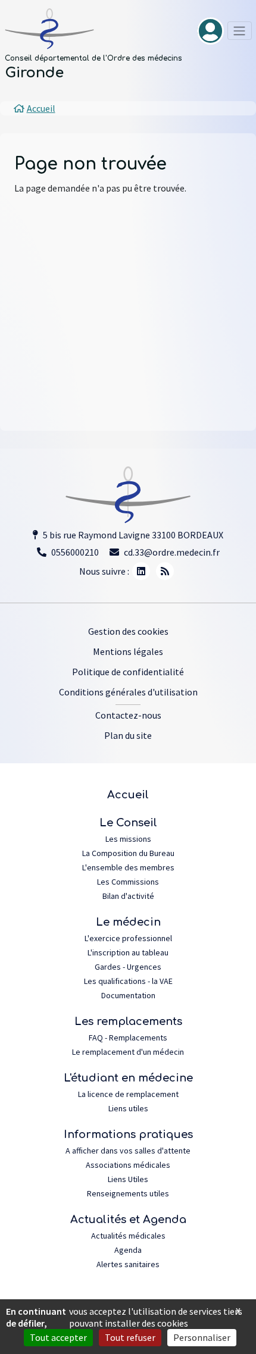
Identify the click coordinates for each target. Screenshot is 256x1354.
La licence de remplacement (128, 1094)
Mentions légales (128, 651)
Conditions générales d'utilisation (128, 692)
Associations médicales (128, 1164)
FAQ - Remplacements (128, 1037)
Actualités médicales (128, 1235)
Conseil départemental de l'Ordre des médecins (93, 58)
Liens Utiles (128, 1179)
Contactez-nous (128, 715)
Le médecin (128, 922)
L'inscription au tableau (128, 952)
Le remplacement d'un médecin (128, 1051)
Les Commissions (128, 881)
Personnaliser (201, 1337)
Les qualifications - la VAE (128, 981)
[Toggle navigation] (239, 30)
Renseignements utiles (128, 1193)
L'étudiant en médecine (128, 1078)
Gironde (34, 73)
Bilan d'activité (128, 896)
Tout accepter (58, 1337)
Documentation (128, 995)
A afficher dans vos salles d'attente (128, 1150)
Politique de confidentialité (128, 672)
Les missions (128, 838)
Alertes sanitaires (128, 1264)
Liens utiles (128, 1108)
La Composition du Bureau (128, 853)
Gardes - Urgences (128, 966)
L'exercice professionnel (128, 938)
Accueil (128, 795)
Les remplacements (128, 1021)
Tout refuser (130, 1337)
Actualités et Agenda (128, 1220)
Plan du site (128, 735)
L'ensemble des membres (128, 867)
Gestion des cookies (128, 631)
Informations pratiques (128, 1134)
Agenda (128, 1250)
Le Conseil (128, 823)
